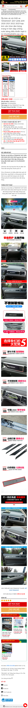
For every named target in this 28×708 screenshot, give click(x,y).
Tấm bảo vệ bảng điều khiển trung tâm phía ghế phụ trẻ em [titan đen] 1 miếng (5, 89)
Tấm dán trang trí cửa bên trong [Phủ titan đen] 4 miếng (12, 87)
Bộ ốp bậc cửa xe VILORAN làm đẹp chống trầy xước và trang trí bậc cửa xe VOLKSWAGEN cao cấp (18, 629)
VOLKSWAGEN (12, 9)
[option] (14, 48)
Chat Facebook (7, 692)
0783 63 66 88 (10, 665)
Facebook (5, 688)
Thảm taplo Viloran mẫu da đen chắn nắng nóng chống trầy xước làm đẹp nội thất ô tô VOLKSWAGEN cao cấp (6, 633)
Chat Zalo (5, 695)
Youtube (5, 685)
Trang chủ (3, 9)
